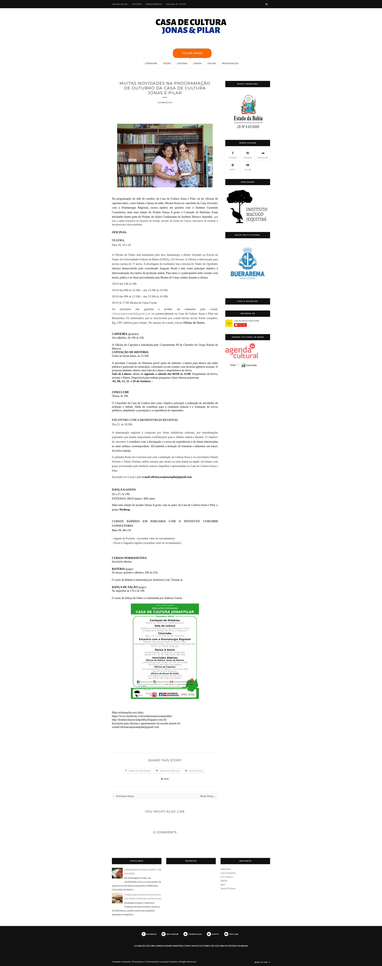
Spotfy (232, 169)
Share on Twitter (170, 771)
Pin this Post (196, 771)
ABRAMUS (226, 869)
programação (230, 63)
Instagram (248, 158)
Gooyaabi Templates (168, 961)
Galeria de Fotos (176, 4)
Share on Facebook (139, 771)
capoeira (182, 63)
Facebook (233, 158)
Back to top (261, 962)
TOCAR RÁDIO (192, 53)
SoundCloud (263, 158)
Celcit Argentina (228, 873)
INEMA (224, 880)
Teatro (167, 63)
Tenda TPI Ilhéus (228, 888)
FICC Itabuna (227, 877)
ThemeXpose (138, 961)
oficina (211, 63)
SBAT (223, 884)
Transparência (153, 4)
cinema (197, 63)
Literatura (151, 63)
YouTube (247, 169)
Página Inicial (120, 4)
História (137, 4)
